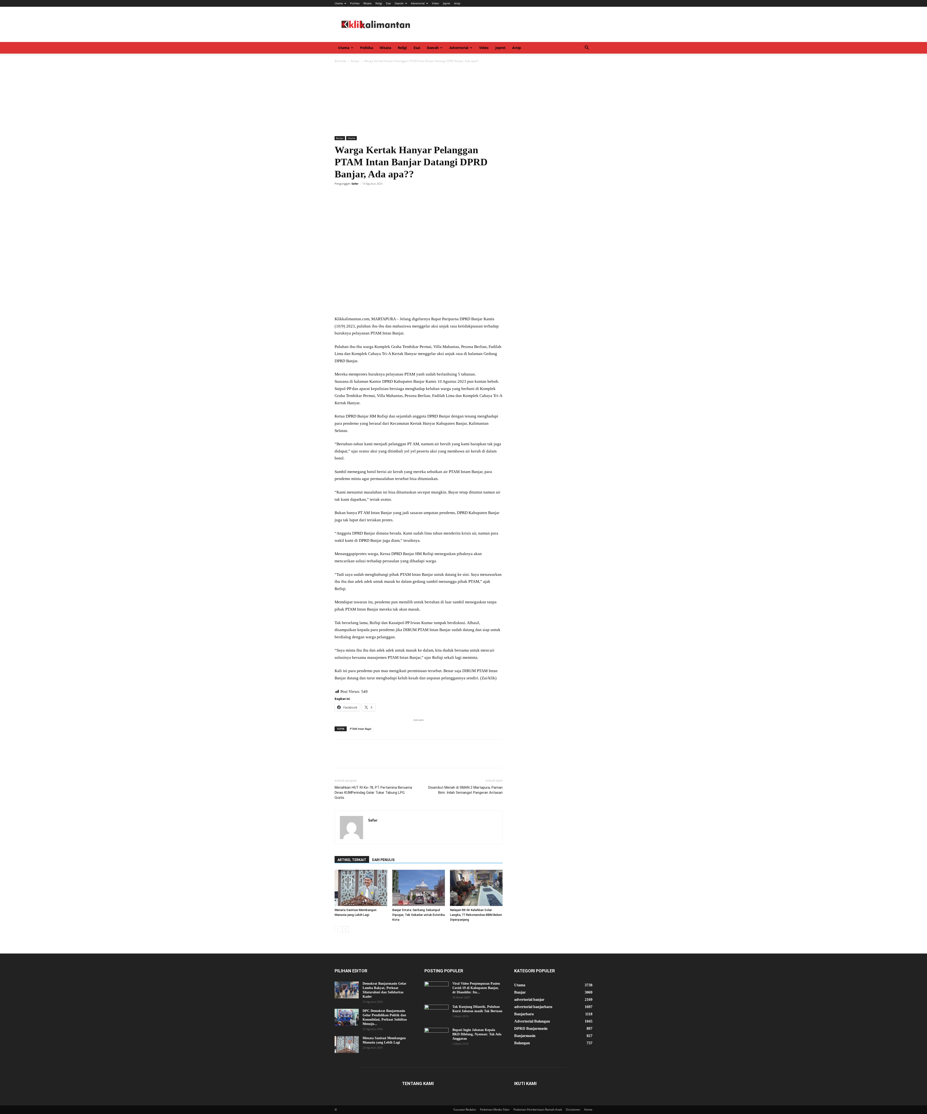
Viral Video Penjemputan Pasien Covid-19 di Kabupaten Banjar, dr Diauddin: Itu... (476, 988)
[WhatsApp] (373, 194)
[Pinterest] (361, 194)
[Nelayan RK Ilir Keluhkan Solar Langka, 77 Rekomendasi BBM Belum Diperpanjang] (476, 888)
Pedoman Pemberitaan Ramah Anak (537, 1109)
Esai (388, 3)
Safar (354, 183)
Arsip (457, 3)
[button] (586, 48)
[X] (350, 194)
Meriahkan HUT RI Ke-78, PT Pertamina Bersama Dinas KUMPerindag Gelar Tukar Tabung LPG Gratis (373, 792)
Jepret (446, 3)
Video (435, 3)
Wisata (367, 3)
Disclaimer (573, 1109)
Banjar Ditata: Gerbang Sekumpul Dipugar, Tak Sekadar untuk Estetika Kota (418, 914)
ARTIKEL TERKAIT (351, 860)
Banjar (355, 61)
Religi (378, 3)
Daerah (399, 3)
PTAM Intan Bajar (361, 729)
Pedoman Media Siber (495, 1109)
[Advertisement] (463, 100)
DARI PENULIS (383, 860)
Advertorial (418, 3)
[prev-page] (338, 929)
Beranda (340, 61)
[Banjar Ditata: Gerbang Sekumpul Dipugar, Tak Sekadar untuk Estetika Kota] (418, 888)
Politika (354, 3)
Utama (339, 3)
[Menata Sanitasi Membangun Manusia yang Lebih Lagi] (361, 888)
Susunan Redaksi (464, 1109)
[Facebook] (339, 194)
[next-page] (345, 929)
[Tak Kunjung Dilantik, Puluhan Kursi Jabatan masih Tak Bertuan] (436, 1013)
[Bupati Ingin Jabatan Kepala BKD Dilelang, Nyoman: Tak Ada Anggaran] (436, 1036)
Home (588, 1109)
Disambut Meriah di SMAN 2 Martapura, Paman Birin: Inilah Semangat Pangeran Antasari (465, 790)
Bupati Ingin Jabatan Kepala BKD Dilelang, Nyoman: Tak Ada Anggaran (476, 1034)
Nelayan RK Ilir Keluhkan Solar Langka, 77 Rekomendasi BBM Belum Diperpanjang (476, 914)
